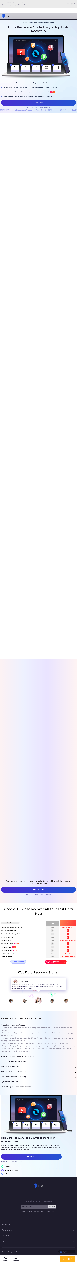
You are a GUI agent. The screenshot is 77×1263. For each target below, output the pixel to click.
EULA (17, 1252)
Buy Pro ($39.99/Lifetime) (56, 962)
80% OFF (67, 1259)
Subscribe (51, 1206)
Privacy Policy (7, 1252)
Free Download (18, 962)
